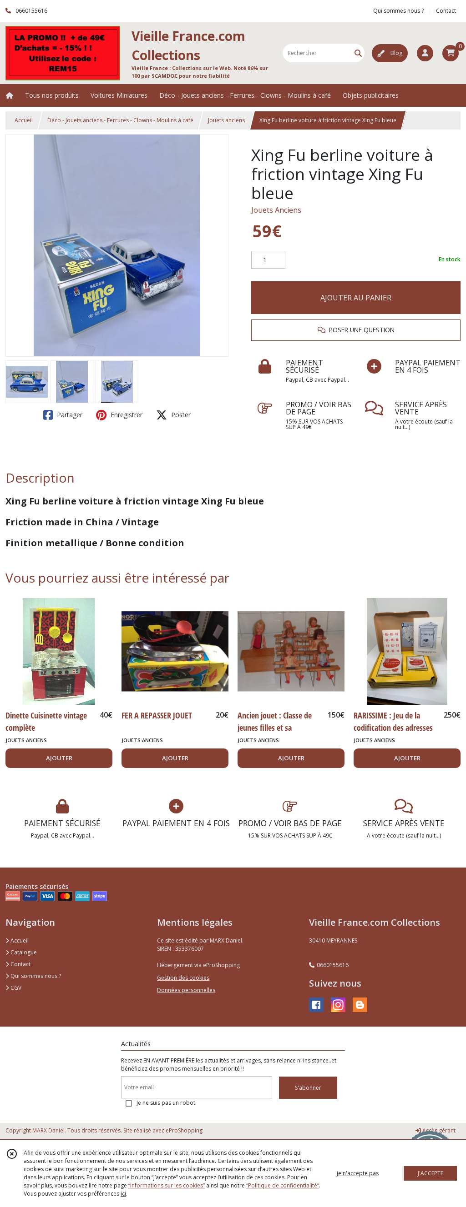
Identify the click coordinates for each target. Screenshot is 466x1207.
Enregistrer (125, 414)
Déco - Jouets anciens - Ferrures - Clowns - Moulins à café (120, 120)
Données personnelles (186, 990)
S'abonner (308, 1088)
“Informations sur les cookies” (166, 1185)
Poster (180, 414)
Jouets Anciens (276, 210)
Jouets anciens (226, 120)
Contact (446, 11)
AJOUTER (59, 758)
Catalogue (23, 952)
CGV (15, 988)
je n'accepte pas (358, 1173)
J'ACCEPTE (430, 1173)
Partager (68, 414)
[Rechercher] (358, 53)
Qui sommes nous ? (35, 976)
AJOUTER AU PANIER (355, 298)
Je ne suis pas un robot (166, 1103)
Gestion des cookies (183, 978)
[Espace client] (425, 53)
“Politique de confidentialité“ (282, 1185)
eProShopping (184, 1130)
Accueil (24, 120)
